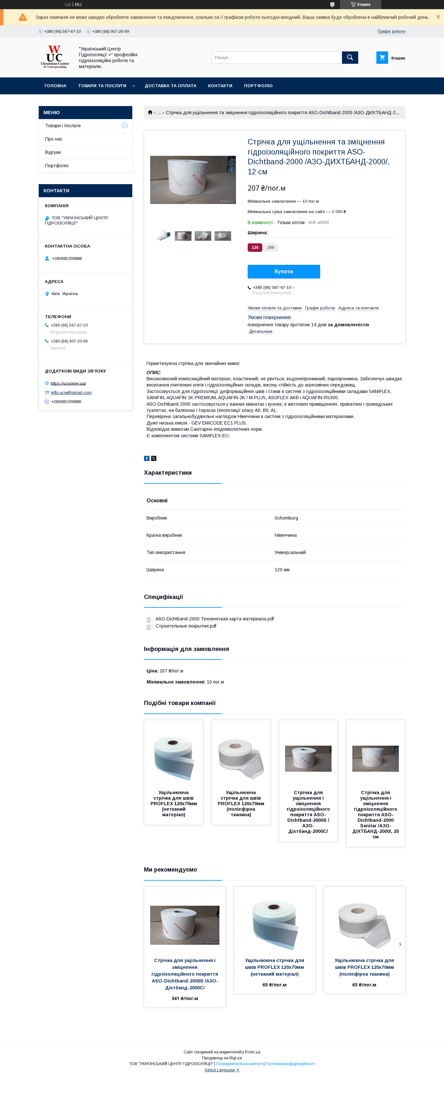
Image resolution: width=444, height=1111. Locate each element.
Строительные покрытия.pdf (186, 626)
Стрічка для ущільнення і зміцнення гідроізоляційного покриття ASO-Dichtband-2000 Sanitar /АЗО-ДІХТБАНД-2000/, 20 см (376, 814)
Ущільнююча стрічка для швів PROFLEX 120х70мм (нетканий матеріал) (174, 803)
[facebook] (147, 459)
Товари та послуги (102, 85)
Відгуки (53, 152)
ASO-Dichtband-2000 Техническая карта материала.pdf (215, 618)
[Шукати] (350, 57)
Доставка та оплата (170, 85)
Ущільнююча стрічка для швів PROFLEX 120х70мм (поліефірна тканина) (242, 803)
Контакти (220, 85)
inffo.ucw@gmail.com (71, 392)
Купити (284, 271)
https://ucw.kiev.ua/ (68, 383)
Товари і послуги (63, 125)
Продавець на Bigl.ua (222, 1058)
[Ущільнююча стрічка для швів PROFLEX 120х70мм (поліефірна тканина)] (241, 752)
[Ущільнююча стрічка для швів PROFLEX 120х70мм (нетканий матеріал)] (173, 752)
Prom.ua (252, 1052)
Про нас (53, 139)
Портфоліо (258, 85)
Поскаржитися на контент (239, 1064)
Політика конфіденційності (290, 1064)
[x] (153, 459)
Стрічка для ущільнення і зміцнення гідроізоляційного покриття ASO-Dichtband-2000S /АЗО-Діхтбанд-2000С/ (309, 812)
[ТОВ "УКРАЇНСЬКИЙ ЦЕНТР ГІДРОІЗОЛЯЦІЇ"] (55, 69)
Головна (55, 85)
